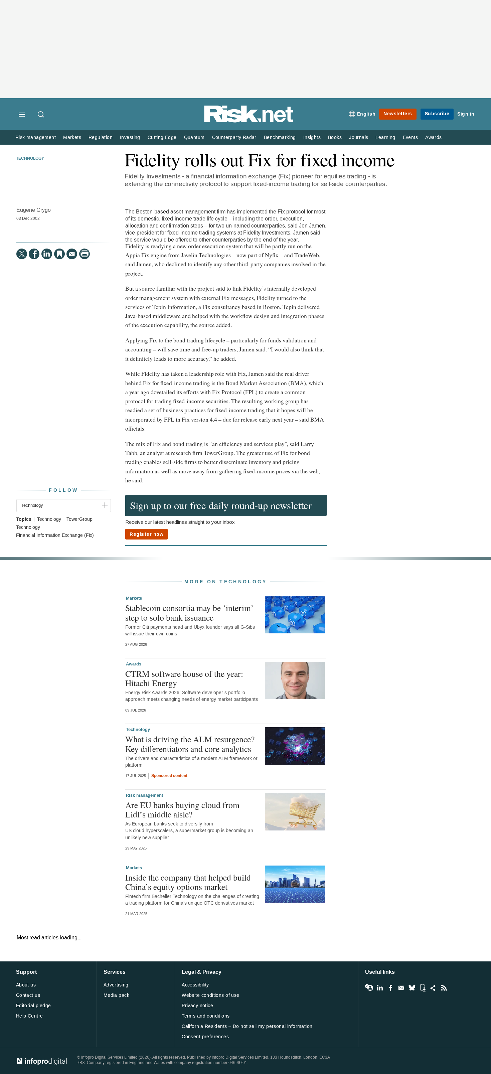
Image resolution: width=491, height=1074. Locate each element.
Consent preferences (205, 1037)
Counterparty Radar (234, 137)
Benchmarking (280, 137)
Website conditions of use (210, 995)
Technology (30, 158)
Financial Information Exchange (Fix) (55, 535)
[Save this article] (59, 254)
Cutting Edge (162, 137)
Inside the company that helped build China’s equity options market (188, 882)
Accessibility (195, 985)
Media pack (116, 995)
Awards (433, 137)
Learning (385, 137)
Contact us (28, 995)
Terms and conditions (205, 1016)
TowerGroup (79, 519)
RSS (444, 988)
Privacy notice (197, 1006)
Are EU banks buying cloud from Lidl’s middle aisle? (182, 809)
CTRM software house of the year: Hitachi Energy (184, 678)
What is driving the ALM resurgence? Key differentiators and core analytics (190, 743)
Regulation (101, 137)
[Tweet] (21, 254)
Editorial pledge (33, 1006)
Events (410, 137)
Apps (423, 988)
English (366, 114)
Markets (72, 137)
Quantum (194, 137)
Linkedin (380, 988)
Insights (312, 137)
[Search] (41, 115)
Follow (63, 490)
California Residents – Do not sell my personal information (247, 1026)
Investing (130, 137)
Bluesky (412, 988)
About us (26, 985)
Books (335, 137)
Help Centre (29, 1016)
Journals (358, 137)
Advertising (116, 985)
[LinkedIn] (46, 254)
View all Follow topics (369, 988)
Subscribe (437, 113)
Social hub (433, 988)
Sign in (466, 114)
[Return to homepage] (249, 121)
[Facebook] (34, 254)
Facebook (390, 988)
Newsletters (397, 113)
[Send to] (71, 254)
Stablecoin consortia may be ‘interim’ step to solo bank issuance (189, 612)
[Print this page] (84, 254)
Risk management (35, 137)
